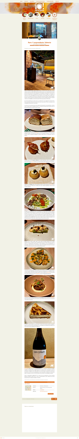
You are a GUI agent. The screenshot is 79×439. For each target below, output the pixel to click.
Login (77, 437)
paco (45, 44)
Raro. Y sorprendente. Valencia (39, 42)
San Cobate (26, 368)
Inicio (21, 1)
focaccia (36, 132)
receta (33, 161)
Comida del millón (50, 1)
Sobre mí (57, 1)
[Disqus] (39, 419)
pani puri (51, 184)
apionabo (52, 297)
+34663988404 (42, 389)
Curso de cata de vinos (40, 1)
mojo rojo (48, 272)
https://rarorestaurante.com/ (43, 391)
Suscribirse (32, 1)
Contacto (26, 1)
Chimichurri (38, 273)
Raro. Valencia (27, 383)
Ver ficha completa (50, 393)
